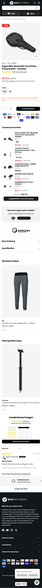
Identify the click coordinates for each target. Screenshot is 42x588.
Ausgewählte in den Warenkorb (21, 199)
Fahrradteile (6, 19)
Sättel (14, 19)
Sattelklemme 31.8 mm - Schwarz (24, 183)
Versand (11, 81)
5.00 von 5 (26, 421)
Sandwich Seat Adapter (24, 174)
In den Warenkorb (28, 109)
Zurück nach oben (21, 489)
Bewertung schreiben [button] (21, 442)
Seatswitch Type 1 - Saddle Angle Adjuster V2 (25, 165)
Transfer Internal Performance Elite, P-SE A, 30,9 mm (25, 150)
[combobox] (21, 8)
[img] (6, 454)
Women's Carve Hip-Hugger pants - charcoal (18, 323)
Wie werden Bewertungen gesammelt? (16, 474)
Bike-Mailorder (10, 575)
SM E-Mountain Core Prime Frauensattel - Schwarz (26, 135)
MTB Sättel (22, 19)
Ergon (4, 63)
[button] (39, 3)
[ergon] (21, 230)
